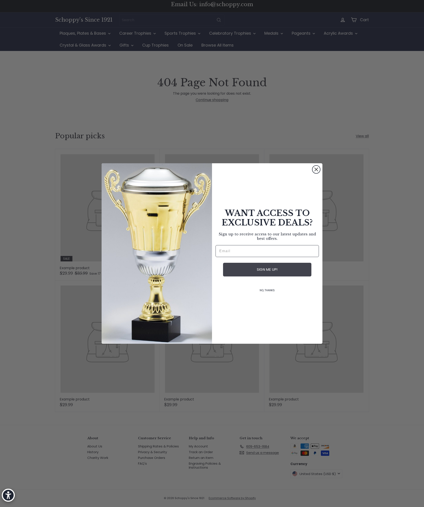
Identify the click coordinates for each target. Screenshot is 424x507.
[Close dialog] (316, 169)
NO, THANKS (267, 290)
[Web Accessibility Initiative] (8, 495)
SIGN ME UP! (267, 269)
